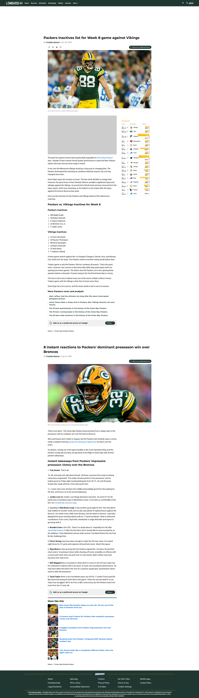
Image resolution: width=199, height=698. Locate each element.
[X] (187, 3)
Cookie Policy (145, 683)
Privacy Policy (103, 683)
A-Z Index (102, 687)
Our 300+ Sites (124, 679)
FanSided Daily (54, 683)
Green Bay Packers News (64, 331)
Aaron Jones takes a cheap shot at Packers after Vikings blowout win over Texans (82, 303)
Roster (60, 3)
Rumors (34, 3)
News (27, 3)
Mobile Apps (145, 679)
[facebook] (182, 3)
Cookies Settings (125, 687)
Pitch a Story (75, 683)
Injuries (68, 3)
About (50, 679)
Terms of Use (123, 683)
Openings (74, 679)
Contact (101, 679)
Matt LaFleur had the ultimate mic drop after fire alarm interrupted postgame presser (79, 297)
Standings (52, 3)
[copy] (60, 47)
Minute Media (36, 692)
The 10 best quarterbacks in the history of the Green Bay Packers (77, 308)
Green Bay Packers (105, 158)
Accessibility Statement (80, 687)
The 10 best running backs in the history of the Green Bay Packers (78, 312)
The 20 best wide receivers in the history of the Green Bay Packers (78, 315)
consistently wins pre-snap (65, 503)
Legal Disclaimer (55, 687)
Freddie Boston (53, 42)
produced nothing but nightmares (83, 442)
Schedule (42, 3)
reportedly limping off (56, 530)
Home (50, 331)
